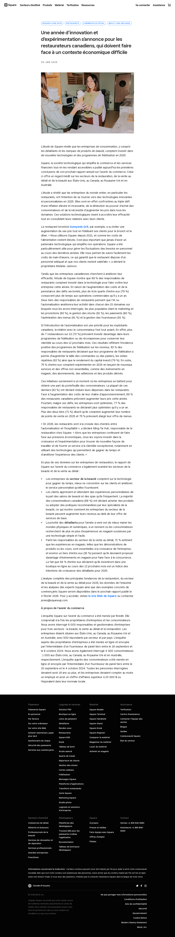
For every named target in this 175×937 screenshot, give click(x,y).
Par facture (33, 719)
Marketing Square (67, 798)
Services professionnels (40, 848)
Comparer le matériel (100, 737)
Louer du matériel (98, 747)
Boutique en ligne (67, 714)
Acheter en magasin (99, 751)
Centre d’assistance (130, 714)
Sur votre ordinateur (38, 723)
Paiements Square (37, 709)
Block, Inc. (142, 927)
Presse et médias (98, 827)
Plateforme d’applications (71, 784)
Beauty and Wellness (119, 23)
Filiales (93, 841)
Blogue (123, 727)
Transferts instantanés (70, 788)
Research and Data (52, 23)
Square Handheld (98, 719)
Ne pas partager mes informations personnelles (124, 895)
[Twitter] (137, 886)
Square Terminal (97, 714)
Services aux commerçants (41, 750)
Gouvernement (140, 913)
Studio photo (65, 802)
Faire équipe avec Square (102, 832)
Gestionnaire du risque (39, 741)
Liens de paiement (68, 719)
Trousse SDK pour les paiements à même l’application (69, 834)
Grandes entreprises (38, 853)
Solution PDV (65, 709)
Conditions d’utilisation (135, 899)
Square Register (97, 733)
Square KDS (64, 737)
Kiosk (61, 742)
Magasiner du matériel (100, 742)
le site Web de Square (102, 596)
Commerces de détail (94, 23)
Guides (123, 731)
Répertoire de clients (69, 761)
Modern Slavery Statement (134, 922)
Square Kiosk (96, 728)
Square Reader (97, 709)
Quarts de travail (67, 756)
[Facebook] (141, 886)
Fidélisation (64, 775)
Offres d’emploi (97, 837)
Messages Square (67, 779)
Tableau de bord (67, 747)
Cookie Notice (140, 918)
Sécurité (143, 908)
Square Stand (96, 723)
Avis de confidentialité (136, 904)
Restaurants (72, 23)
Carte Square (65, 793)
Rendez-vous (65, 728)
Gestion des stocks (68, 765)
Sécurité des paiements (39, 745)
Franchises (33, 857)
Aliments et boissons (38, 827)
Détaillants (64, 723)
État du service (127, 741)
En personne (34, 714)
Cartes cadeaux (66, 770)
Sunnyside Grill (79, 226)
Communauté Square (130, 736)
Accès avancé (65, 751)
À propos (94, 823)
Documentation (66, 842)
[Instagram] (145, 886)
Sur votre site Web (37, 728)
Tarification (125, 709)
